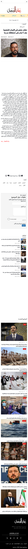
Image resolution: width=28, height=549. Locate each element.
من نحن (22, 543)
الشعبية (14, 182)
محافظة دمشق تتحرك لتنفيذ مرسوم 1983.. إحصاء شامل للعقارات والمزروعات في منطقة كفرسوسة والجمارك (11, 260)
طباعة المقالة (3, 36)
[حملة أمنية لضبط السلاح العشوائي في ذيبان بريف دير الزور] (23, 243)
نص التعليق (23, 206)
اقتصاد (24, 348)
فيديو (12, 543)
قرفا (11, 182)
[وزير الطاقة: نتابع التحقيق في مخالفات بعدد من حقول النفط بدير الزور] (14, 507)
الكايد (4, 182)
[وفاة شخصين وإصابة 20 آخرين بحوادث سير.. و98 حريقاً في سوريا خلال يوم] (23, 276)
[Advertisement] (14, 77)
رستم (20, 185)
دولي (24, 466)
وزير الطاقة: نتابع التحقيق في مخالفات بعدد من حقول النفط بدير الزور (14, 511)
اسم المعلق (23, 201)
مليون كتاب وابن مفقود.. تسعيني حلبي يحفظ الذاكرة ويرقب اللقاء (15, 464)
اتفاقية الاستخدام (17, 543)
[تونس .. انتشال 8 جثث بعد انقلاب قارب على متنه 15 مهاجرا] (14, 437)
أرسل (24, 225)
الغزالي (23, 182)
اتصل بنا (7, 543)
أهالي (24, 185)
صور (10, 543)
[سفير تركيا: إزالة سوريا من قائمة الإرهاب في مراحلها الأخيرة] (23, 249)
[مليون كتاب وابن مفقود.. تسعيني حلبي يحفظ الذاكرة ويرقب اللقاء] (23, 256)
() (20, 175)
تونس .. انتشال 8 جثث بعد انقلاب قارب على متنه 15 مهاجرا (17, 441)
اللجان (19, 182)
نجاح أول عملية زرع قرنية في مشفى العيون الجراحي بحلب (17, 418)
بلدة (7, 182)
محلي (24, 324)
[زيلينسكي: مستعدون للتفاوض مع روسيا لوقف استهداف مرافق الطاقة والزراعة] (14, 482)
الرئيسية (24, 24)
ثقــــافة (24, 443)
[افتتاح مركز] (14, 389)
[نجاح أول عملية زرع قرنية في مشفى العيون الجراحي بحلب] (23, 270)
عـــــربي (24, 420)
